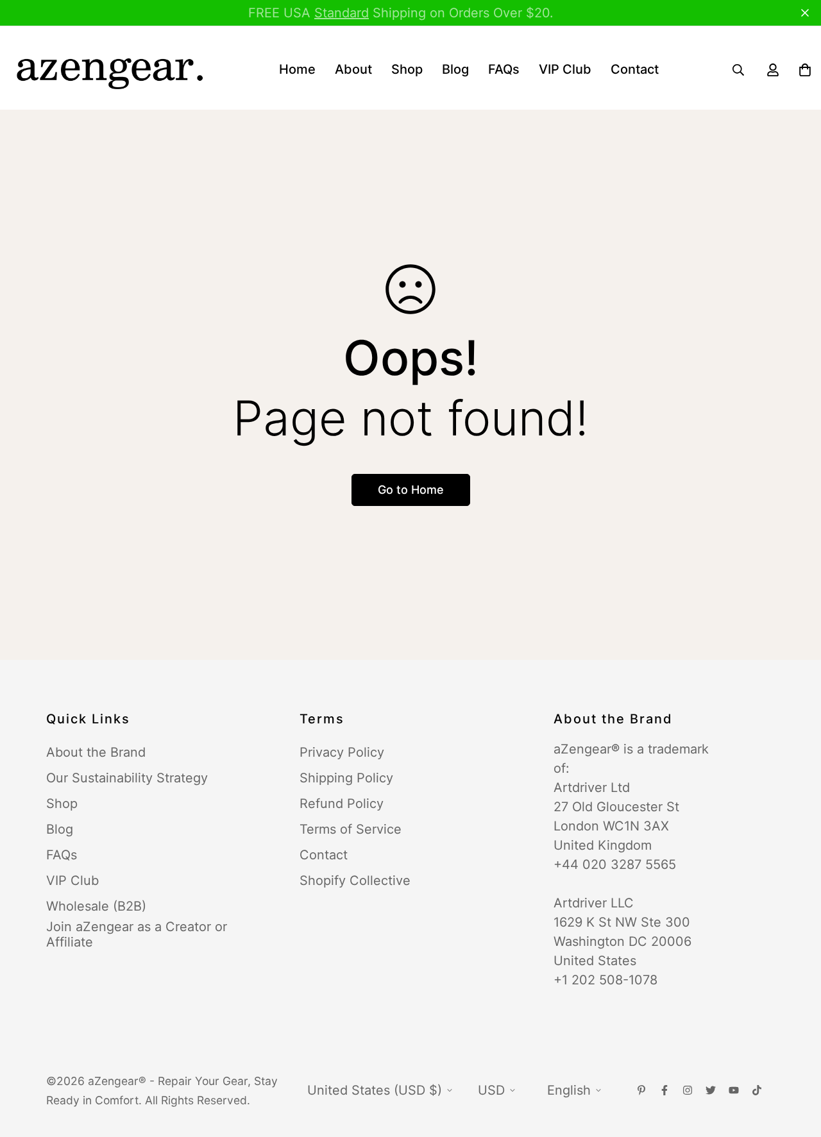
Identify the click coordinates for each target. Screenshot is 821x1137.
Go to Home (411, 489)
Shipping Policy (346, 778)
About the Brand (96, 752)
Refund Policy (342, 803)
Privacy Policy (342, 752)
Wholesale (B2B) (96, 906)
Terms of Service (351, 829)
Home (297, 69)
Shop (407, 69)
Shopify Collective (355, 880)
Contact (635, 69)
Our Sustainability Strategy (127, 778)
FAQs (504, 69)
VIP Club (565, 69)
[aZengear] (109, 69)
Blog (455, 69)
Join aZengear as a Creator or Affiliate (136, 934)
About (353, 69)
